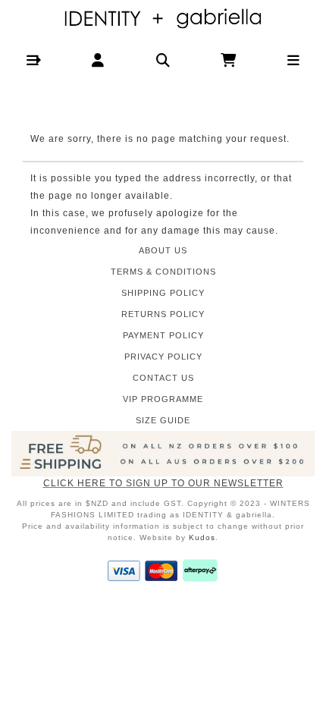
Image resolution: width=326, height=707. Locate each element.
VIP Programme (163, 399)
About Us (163, 250)
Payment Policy (163, 335)
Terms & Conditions (163, 271)
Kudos (202, 537)
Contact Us (163, 377)
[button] (33, 60)
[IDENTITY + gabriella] (163, 19)
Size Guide (163, 420)
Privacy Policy (163, 356)
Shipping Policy (163, 292)
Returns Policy (163, 314)
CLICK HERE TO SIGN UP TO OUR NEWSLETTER (163, 483)
